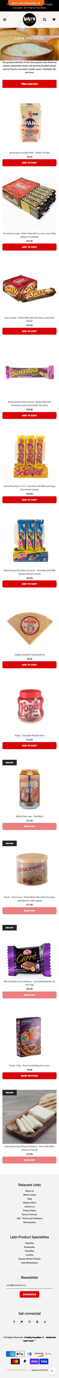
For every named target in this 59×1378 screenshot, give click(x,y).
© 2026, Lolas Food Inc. (16, 1369)
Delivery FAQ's (29, 1202)
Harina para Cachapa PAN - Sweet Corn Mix (29, 152)
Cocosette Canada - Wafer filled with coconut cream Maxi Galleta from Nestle (29, 235)
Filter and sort (29, 84)
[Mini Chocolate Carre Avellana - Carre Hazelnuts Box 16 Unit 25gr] (29, 952)
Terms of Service (29, 1214)
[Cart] (54, 20)
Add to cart (29, 162)
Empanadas (29, 1247)
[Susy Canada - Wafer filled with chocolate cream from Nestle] (29, 288)
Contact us (29, 1206)
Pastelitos (29, 1250)
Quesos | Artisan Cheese (29, 1258)
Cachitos (29, 1254)
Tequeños (29, 1243)
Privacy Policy (29, 1210)
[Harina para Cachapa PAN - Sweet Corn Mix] (29, 123)
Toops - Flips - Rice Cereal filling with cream (29, 1065)
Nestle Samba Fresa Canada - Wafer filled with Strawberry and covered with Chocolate (29, 403)
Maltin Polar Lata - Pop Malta (29, 816)
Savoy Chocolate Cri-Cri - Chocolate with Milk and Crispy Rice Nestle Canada (29, 487)
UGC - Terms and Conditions (29, 1218)
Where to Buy (29, 1194)
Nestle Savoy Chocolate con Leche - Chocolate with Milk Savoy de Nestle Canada (29, 572)
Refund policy (29, 1222)
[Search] (44, 20)
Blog (30, 1198)
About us (29, 1190)
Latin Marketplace (29, 1262)
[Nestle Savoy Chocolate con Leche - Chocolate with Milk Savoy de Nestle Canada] (29, 541)
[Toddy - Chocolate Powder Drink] (29, 706)
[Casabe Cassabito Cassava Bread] (29, 625)
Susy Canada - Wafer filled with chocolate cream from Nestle (29, 319)
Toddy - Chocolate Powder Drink (29, 735)
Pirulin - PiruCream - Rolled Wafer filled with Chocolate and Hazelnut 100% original (29, 898)
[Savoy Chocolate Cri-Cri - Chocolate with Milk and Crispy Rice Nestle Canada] (29, 457)
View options (29, 1075)
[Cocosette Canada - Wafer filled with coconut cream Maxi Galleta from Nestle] (29, 204)
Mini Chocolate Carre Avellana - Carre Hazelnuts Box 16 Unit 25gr (29, 983)
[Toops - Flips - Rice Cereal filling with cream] (29, 1036)
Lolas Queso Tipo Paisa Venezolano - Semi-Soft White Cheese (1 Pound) (29, 1148)
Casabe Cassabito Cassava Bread (29, 654)
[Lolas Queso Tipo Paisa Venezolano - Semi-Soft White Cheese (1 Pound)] (29, 1117)
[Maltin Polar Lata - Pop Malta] (29, 787)
